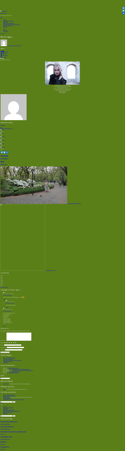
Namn (2, 345)
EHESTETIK (6, 383)
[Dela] (123, 13)
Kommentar (3, 340)
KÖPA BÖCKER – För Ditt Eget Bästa (11, 24)
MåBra (4, 389)
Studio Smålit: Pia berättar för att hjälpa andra (12, 360)
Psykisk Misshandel (7, 398)
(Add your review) (4, 287)
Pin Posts (5, 27)
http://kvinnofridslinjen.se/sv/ (9, 394)
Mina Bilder (5, 22)
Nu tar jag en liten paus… (8, 359)
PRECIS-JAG (3, 13)
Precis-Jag (3, 33)
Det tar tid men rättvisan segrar (9, 357)
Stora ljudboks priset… (8, 361)
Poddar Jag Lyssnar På (7, 25)
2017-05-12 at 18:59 (7, 295)
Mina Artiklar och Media (8, 21)
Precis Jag (9, 45)
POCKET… (5, 362)
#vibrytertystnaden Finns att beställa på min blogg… (19, 369)
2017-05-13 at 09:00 (7, 310)
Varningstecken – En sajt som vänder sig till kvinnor (13, 399)
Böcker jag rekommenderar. (9, 23)
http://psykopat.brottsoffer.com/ (9, 396)
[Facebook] (123, 8)
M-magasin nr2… (5, 446)
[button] (62, 17)
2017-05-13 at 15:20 (10, 303)
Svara (4, 299)
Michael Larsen (6, 397)
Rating (2, 342)
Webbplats (3, 349)
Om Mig (5, 19)
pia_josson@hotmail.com (7, 128)
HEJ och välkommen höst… (13, 368)
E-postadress (4, 347)
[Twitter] (123, 10)
